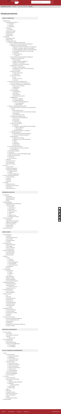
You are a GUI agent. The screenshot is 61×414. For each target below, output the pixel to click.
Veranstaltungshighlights (11, 373)
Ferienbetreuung (10, 249)
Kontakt (3, 411)
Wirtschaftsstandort (8, 339)
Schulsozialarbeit (12, 263)
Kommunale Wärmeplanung (12, 320)
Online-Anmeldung (10, 247)
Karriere (6, 165)
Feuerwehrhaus (12, 208)
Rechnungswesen (15, 90)
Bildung (5, 256)
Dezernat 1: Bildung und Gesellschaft (17, 42)
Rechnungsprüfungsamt (14, 151)
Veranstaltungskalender (11, 372)
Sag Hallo (8, 336)
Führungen (8, 390)
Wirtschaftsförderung (18, 110)
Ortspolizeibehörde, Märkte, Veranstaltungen (23, 51)
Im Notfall (6, 182)
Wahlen (8, 200)
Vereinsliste (8, 219)
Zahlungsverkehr (17, 91)
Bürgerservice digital (10, 31)
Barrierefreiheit (11, 411)
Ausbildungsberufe (13, 171)
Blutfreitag (11, 383)
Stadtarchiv (8, 236)
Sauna (10, 275)
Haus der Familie (10, 253)
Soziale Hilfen (16, 74)
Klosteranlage (12, 387)
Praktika (10, 172)
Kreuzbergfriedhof (20, 103)
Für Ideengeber (12, 345)
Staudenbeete (19, 129)
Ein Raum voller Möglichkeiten (13, 343)
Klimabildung (9, 322)
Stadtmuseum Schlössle (14, 364)
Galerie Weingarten (13, 370)
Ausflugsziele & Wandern (11, 398)
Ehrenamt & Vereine (8, 218)
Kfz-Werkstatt (16, 143)
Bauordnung (16, 119)
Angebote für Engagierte (11, 222)
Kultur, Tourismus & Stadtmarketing (12, 350)
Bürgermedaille (9, 225)
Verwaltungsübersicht (11, 41)
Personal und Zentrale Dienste (15, 146)
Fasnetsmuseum (12, 369)
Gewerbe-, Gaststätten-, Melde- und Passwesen (23, 48)
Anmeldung (11, 260)
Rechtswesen (16, 113)
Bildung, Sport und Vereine (17, 65)
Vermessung (16, 120)
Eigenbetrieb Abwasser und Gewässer (21, 130)
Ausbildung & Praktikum (11, 169)
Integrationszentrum (10, 288)
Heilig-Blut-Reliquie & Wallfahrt (15, 382)
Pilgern (7, 389)
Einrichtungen (9, 246)
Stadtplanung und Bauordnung (18, 116)
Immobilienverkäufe (10, 304)
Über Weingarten (8, 234)
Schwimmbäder (9, 270)
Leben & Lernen (6, 232)
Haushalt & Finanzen (10, 161)
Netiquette (8, 181)
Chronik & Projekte (10, 325)
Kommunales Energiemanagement (14, 318)
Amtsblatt (8, 178)
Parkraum (8, 315)
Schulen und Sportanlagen (19, 67)
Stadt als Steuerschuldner (19, 96)
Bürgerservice (7, 20)
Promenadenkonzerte (13, 359)
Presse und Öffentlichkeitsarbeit (11, 175)
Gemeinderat (9, 196)
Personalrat (11, 152)
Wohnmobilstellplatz (10, 395)
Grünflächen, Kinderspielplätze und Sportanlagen (24, 126)
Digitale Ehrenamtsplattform (12, 221)
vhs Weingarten (9, 266)
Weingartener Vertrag (13, 216)
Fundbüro (11, 29)
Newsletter (8, 179)
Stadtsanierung (9, 301)
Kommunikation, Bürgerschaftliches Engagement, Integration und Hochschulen (22, 57)
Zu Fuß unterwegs (10, 311)
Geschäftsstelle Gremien (18, 114)
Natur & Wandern (10, 276)
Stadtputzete (11, 212)
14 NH (10, 213)
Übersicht (11, 259)
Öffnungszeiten (9, 33)
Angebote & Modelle (10, 244)
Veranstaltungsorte (10, 374)
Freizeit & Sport (7, 269)
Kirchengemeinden (10, 240)
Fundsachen (11, 23)
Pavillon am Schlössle (13, 366)
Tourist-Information (10, 377)
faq (7, 295)
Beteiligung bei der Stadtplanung (13, 203)
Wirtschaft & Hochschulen (9, 329)
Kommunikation (17, 59)
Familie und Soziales (15, 71)
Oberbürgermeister (10, 38)
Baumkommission (10, 199)
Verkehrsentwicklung (11, 309)
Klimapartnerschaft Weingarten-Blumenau (15, 324)
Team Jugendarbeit (10, 252)
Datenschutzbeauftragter (14, 155)
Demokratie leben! (8, 228)
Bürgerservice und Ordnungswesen (19, 45)
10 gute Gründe (9, 166)
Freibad (10, 272)
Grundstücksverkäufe (11, 302)
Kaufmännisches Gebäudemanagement (22, 133)
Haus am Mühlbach (10, 292)
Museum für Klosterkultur (14, 367)
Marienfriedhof (19, 104)
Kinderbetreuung (8, 243)
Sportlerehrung (9, 226)
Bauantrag (8, 296)
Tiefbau (15, 140)
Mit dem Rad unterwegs (11, 312)
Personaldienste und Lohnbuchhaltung (20, 148)
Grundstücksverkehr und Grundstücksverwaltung (24, 111)
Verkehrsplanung (17, 122)
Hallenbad (11, 273)
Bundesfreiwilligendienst (14, 174)
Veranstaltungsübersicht (11, 237)
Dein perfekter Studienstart (12, 335)
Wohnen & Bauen (8, 294)
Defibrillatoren (9, 187)
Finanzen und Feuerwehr (18, 85)
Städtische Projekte (10, 205)
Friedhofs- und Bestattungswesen (20, 101)
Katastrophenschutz (10, 188)
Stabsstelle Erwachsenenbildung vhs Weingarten (22, 44)
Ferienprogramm (10, 255)
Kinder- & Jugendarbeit (9, 250)
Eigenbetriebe (16, 87)
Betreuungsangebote (13, 262)
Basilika (10, 380)
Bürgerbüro (8, 28)
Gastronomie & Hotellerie (12, 393)
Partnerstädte (9, 239)
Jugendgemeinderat (10, 197)
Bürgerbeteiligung (8, 202)
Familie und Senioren (18, 72)
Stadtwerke (15, 88)
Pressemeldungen (10, 177)
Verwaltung (6, 36)
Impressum (19, 411)
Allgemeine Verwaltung (18, 138)
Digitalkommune (12, 215)
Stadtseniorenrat (10, 291)
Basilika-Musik (12, 357)
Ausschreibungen (10, 162)
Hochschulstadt (7, 332)
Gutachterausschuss (10, 298)
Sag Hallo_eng (12, 338)
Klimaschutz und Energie (9, 317)
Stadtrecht (8, 159)
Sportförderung (16, 70)
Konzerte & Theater (10, 354)
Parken (7, 396)
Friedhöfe (8, 242)
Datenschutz (26, 411)
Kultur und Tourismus (16, 75)
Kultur (14, 77)
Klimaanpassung (10, 321)
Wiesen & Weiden (20, 127)
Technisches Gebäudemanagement (21, 135)
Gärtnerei (15, 142)
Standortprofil (9, 340)
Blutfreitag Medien (15, 385)
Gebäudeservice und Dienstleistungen (21, 139)
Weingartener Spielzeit (14, 356)
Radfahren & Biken (10, 278)
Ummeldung (11, 26)
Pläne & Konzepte (10, 305)
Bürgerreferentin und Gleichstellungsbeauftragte (20, 153)
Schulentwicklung (12, 158)
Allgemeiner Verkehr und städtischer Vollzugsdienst (25, 46)
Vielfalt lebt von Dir (13, 286)
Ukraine (17, 55)
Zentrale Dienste (14, 149)
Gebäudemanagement (16, 132)
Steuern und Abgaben (18, 98)
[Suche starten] (52, 2)
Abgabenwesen (14, 97)
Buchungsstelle (16, 94)
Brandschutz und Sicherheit (12, 185)
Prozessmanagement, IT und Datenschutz (20, 83)
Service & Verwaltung (22, 6)
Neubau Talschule (13, 210)
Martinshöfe (11, 209)
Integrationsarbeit (10, 285)
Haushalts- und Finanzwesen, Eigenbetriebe (20, 84)
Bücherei (8, 268)
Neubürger (11, 25)
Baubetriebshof (14, 136)
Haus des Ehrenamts (11, 223)
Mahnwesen (16, 93)
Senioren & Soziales (8, 289)
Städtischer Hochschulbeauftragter (21, 64)
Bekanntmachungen (10, 164)
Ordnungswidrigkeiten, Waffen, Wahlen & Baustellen (25, 49)
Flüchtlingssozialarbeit (11, 283)
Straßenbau (16, 125)
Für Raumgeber (12, 346)
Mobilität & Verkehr (8, 308)
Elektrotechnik (16, 145)
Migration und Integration (19, 62)
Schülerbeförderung (13, 265)
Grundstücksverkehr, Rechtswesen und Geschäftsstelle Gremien (23, 108)
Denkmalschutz (9, 299)
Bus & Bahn (8, 314)
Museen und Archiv (17, 78)
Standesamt (16, 52)
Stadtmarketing (7, 399)
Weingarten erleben (10, 392)
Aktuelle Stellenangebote (11, 168)
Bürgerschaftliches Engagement (20, 61)
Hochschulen (9, 333)
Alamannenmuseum (13, 363)
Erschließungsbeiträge (18, 100)
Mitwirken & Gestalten (8, 192)
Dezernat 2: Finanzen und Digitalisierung (18, 81)
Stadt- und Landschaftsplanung (20, 117)
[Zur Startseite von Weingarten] (13, 2)
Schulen (8, 257)
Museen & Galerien (10, 361)
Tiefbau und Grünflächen (16, 123)
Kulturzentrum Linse (13, 360)
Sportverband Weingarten (12, 281)
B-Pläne (10, 307)
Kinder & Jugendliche (11, 279)
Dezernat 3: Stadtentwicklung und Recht (18, 106)
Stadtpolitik (6, 195)
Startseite (14, 6)
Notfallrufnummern (10, 184)
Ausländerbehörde (17, 54)
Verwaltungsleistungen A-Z (12, 22)
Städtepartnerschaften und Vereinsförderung (23, 68)
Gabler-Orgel (11, 386)
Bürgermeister (9, 39)
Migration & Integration (9, 282)
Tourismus (15, 80)
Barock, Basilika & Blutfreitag (12, 379)
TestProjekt (11, 206)
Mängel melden (9, 35)
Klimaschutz (11, 156)
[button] (59, 208)
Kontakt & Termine (10, 32)
